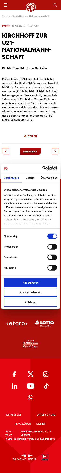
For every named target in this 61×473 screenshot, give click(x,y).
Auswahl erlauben (30, 292)
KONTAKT (8, 433)
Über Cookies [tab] (49, 177)
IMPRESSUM (13, 414)
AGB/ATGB (24, 423)
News (4, 16)
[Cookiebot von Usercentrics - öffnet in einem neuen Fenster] (43, 168)
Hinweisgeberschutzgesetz (36, 433)
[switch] (52, 246)
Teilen (32, 136)
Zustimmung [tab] (11, 177)
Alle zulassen (30, 282)
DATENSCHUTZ (46, 414)
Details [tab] (30, 177)
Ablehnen (30, 302)
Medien (41, 423)
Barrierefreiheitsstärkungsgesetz (30, 439)
